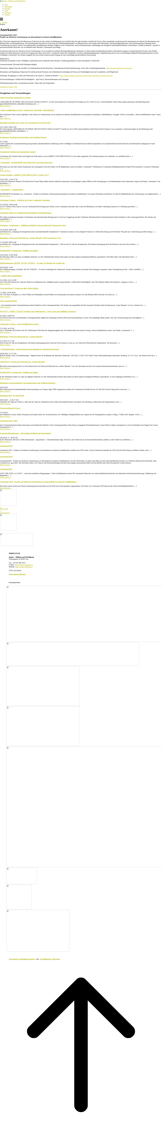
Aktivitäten (8, 7)
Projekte (7, 9)
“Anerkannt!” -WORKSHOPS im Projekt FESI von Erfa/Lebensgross (26, 162)
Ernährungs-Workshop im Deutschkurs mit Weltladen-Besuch (23, 137)
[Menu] (1, 20)
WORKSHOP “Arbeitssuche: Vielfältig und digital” (19, 251)
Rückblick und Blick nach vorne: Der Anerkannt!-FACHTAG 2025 (25, 123)
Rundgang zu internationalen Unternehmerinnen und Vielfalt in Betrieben (27, 383)
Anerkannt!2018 (6, 457)
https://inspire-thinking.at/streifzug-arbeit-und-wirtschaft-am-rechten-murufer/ (86, 76)
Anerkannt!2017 (6, 469)
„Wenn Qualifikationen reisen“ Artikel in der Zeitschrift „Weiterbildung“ (27, 110)
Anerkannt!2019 (6, 446)
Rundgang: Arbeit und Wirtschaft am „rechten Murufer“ (21, 337)
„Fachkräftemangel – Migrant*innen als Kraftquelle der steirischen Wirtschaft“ (29, 349)
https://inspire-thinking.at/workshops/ (119, 68)
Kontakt (7, 14)
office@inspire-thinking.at (24, 565)
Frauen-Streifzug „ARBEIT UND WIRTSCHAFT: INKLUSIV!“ (24, 175)
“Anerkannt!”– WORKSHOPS (11, 190)
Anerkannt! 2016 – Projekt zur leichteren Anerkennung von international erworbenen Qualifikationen (38, 482)
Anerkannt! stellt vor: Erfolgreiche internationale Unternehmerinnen (25, 213)
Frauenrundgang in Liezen (10, 408)
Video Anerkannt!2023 (8, 301)
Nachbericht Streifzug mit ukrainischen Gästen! (18, 152)
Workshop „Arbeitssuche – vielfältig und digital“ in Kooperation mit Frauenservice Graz (33, 225)
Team (6, 11)
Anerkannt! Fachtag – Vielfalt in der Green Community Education (25, 200)
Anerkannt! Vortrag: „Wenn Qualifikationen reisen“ (19, 324)
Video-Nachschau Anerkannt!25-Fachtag (15, 98)
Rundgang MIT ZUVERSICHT (12, 396)
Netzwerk (7, 13)
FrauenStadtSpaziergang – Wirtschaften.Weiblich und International (25, 433)
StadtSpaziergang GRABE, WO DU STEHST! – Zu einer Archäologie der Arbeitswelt (32, 263)
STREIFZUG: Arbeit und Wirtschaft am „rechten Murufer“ (22, 362)
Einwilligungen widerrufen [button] (50, 959)
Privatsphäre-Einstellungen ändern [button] (22, 959)
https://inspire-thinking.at (23, 567)
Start (6, 5)
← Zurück (3, 22)
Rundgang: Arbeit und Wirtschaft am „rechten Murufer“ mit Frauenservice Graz (30, 238)
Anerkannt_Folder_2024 (8, 87)
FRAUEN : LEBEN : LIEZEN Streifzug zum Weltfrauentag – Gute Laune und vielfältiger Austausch (38, 311)
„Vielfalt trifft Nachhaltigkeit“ (11, 276)
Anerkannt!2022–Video (9, 421)
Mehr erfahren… (6, 106)
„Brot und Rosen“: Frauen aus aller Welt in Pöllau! (19, 288)
